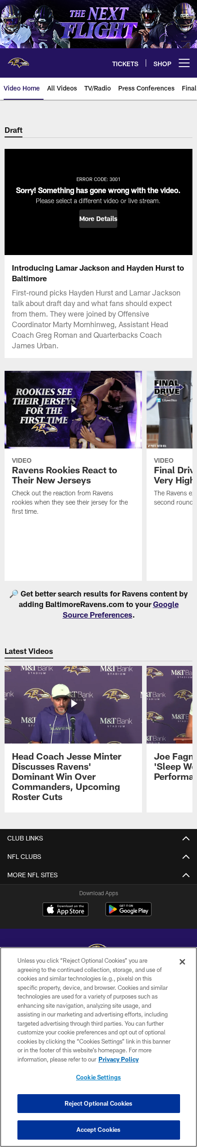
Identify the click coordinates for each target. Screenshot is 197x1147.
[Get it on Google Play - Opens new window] (128, 914)
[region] (98, 1047)
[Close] (182, 962)
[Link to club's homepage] (18, 59)
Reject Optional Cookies (99, 1103)
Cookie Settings (98, 1077)
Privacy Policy (118, 1059)
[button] (98, 219)
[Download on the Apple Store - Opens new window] (65, 910)
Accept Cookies (99, 1129)
